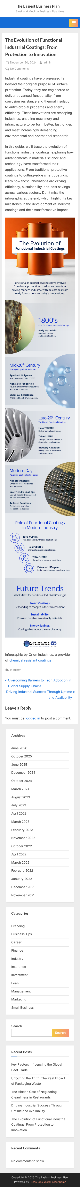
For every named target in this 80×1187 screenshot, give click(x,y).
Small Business (22, 1008)
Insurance (18, 967)
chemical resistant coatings (30, 660)
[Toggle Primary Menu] (73, 23)
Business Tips (21, 934)
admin (47, 62)
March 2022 (20, 862)
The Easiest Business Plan (38, 6)
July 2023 (18, 805)
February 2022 (22, 870)
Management (21, 991)
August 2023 (20, 797)
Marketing (18, 999)
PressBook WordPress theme (48, 1182)
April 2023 (18, 813)
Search (16, 1026)
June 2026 (19, 748)
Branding (18, 926)
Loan (15, 983)
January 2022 (21, 879)
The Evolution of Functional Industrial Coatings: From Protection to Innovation (38, 1124)
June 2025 (19, 764)
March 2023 (20, 822)
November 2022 (23, 838)
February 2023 (22, 830)
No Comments (19, 69)
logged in (32, 718)
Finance (17, 950)
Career (16, 942)
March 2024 (20, 789)
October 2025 (21, 756)
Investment (19, 975)
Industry (15, 669)
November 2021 (22, 895)
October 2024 (21, 781)
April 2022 (18, 854)
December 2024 (23, 772)
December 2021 (22, 887)
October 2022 (21, 846)
